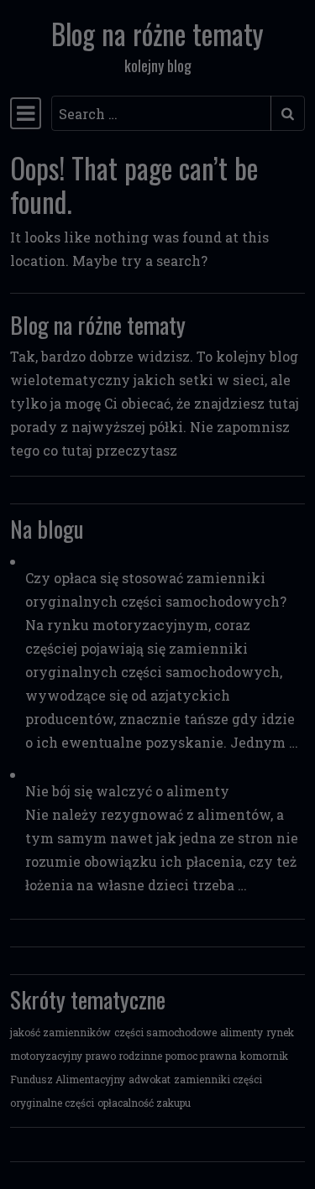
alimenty (241, 1032)
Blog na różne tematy (157, 34)
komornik (264, 1055)
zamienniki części (218, 1079)
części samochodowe (165, 1032)
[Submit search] (287, 113)
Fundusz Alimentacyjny (67, 1079)
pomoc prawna (201, 1055)
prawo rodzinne (124, 1055)
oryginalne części (52, 1102)
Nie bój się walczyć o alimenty (127, 791)
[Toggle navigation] (25, 113)
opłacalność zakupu (144, 1102)
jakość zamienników (60, 1032)
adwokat (150, 1079)
